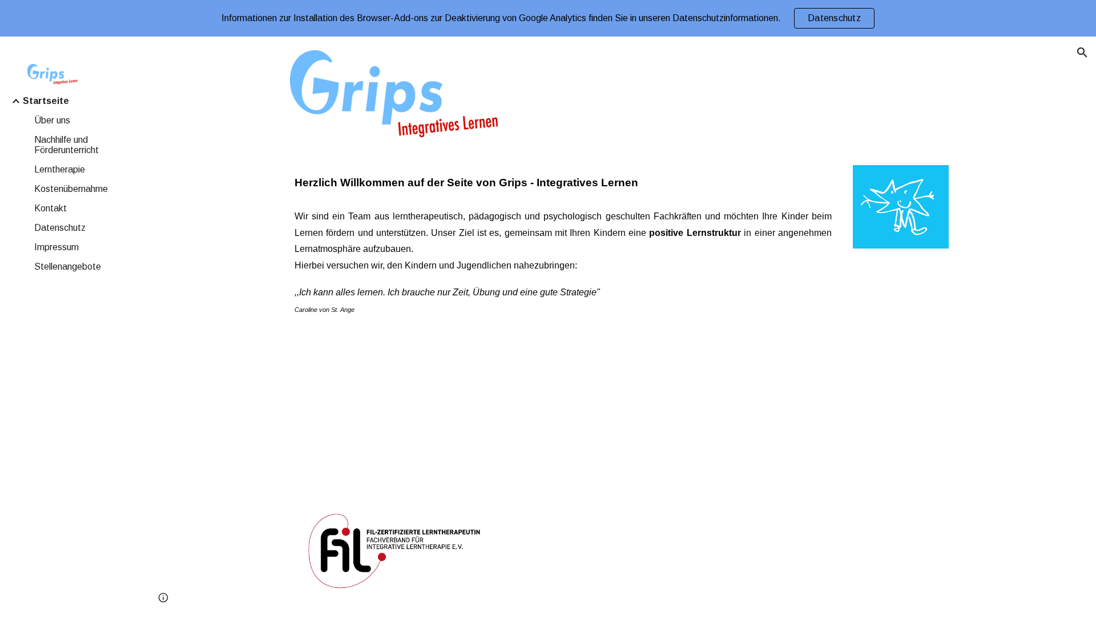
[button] (1082, 52)
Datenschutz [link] (60, 228)
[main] (563, 183)
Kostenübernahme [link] (71, 189)
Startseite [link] (46, 101)
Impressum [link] (56, 247)
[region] (548, 18)
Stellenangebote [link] (67, 266)
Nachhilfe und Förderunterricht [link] (66, 145)
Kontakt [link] (50, 208)
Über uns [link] (52, 120)
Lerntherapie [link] (59, 169)
